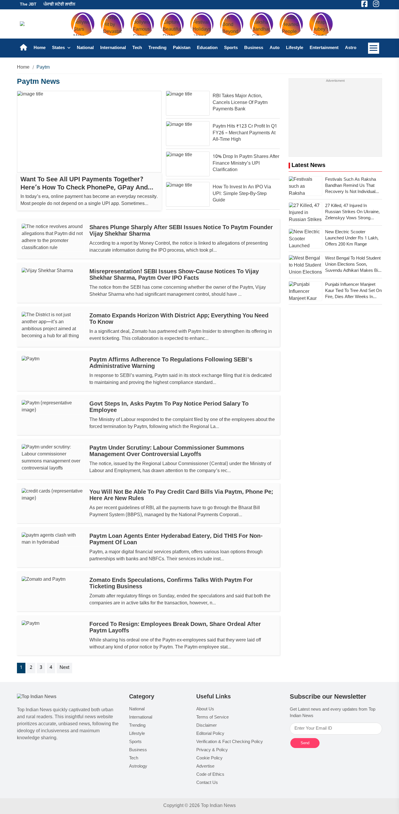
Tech (137, 48)
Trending (157, 48)
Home (40, 48)
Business (253, 48)
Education (207, 48)
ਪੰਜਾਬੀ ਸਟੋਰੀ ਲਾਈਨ (59, 4)
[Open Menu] (373, 48)
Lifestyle (294, 48)
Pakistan (181, 48)
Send (305, 743)
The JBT (28, 4)
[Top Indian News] (36, 697)
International (113, 48)
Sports (231, 48)
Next (64, 668)
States (59, 48)
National (85, 48)
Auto (275, 48)
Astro (350, 48)
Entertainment (324, 48)
